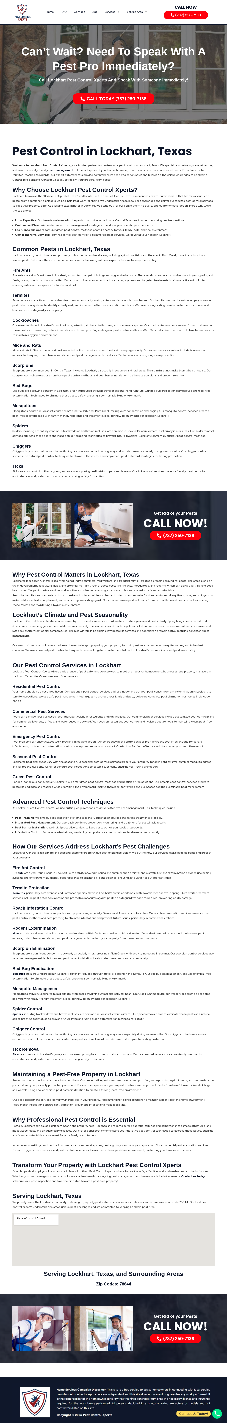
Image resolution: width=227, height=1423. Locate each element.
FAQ (64, 11)
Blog (95, 11)
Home (50, 11)
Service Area (135, 11)
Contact (79, 11)
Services (110, 11)
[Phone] (217, 1414)
